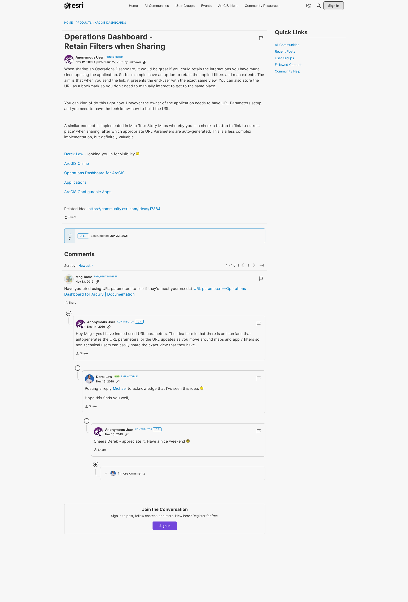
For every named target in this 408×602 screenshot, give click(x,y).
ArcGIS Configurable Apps (87, 191)
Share (70, 217)
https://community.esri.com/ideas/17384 (124, 208)
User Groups (284, 58)
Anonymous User (90, 57)
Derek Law (73, 154)
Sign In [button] (164, 526)
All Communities (287, 45)
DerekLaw (104, 377)
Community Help (287, 71)
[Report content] (261, 38)
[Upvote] (69, 234)
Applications (75, 182)
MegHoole (84, 277)
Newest (84, 265)
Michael (120, 388)
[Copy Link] (145, 62)
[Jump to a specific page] (261, 265)
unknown (135, 62)
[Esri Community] (74, 5)
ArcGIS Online (76, 163)
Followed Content (288, 65)
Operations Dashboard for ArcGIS (94, 172)
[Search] (318, 5)
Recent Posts (285, 51)
